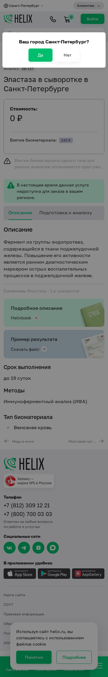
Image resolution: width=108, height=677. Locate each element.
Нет (67, 54)
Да (40, 54)
